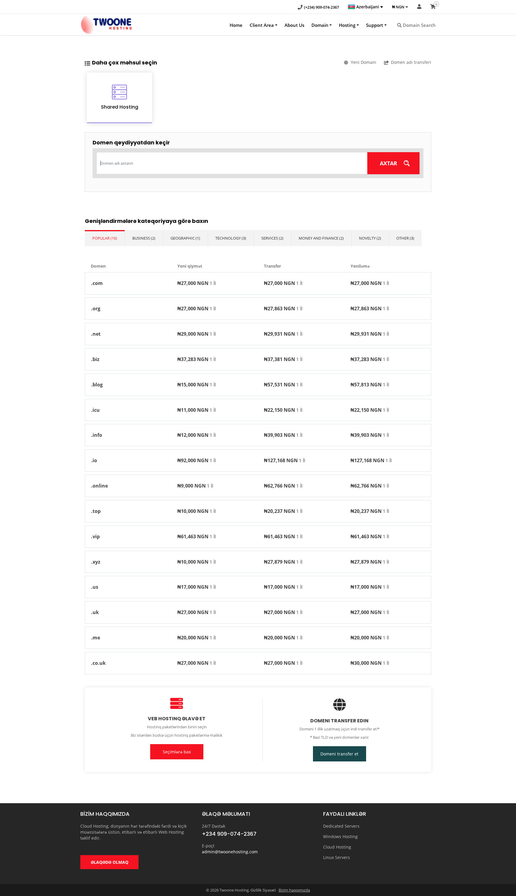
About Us (294, 25)
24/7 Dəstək (213, 826)
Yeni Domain (363, 62)
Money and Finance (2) (321, 238)
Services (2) (272, 238)
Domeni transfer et (339, 754)
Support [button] (374, 25)
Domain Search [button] (419, 25)
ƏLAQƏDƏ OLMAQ (109, 862)
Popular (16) (104, 238)
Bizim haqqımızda (294, 890)
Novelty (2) (370, 238)
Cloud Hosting (337, 847)
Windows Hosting (340, 836)
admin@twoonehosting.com (230, 852)
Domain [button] (319, 25)
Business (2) (143, 238)
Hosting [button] (347, 25)
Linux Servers (336, 857)
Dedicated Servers (341, 826)
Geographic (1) (185, 238)
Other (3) (405, 238)
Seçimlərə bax (177, 752)
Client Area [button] (262, 25)
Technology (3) (230, 238)
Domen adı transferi (411, 62)
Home (236, 25)
